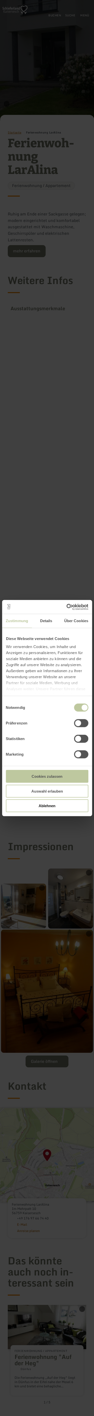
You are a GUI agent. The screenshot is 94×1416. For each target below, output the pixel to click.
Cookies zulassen (47, 776)
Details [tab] (46, 621)
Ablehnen (47, 806)
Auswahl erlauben (47, 791)
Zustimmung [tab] (17, 621)
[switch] (81, 723)
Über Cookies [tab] (76, 621)
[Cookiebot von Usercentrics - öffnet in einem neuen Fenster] (67, 607)
